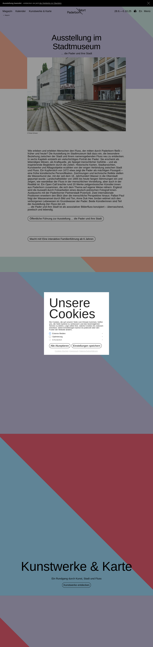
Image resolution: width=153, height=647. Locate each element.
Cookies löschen (62, 351)
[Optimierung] (50, 337)
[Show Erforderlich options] (102, 340)
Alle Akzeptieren (60, 345)
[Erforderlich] (50, 340)
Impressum (74, 351)
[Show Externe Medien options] (102, 333)
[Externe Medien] (50, 334)
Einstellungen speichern (86, 345)
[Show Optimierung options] (102, 336)
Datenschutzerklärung (88, 351)
